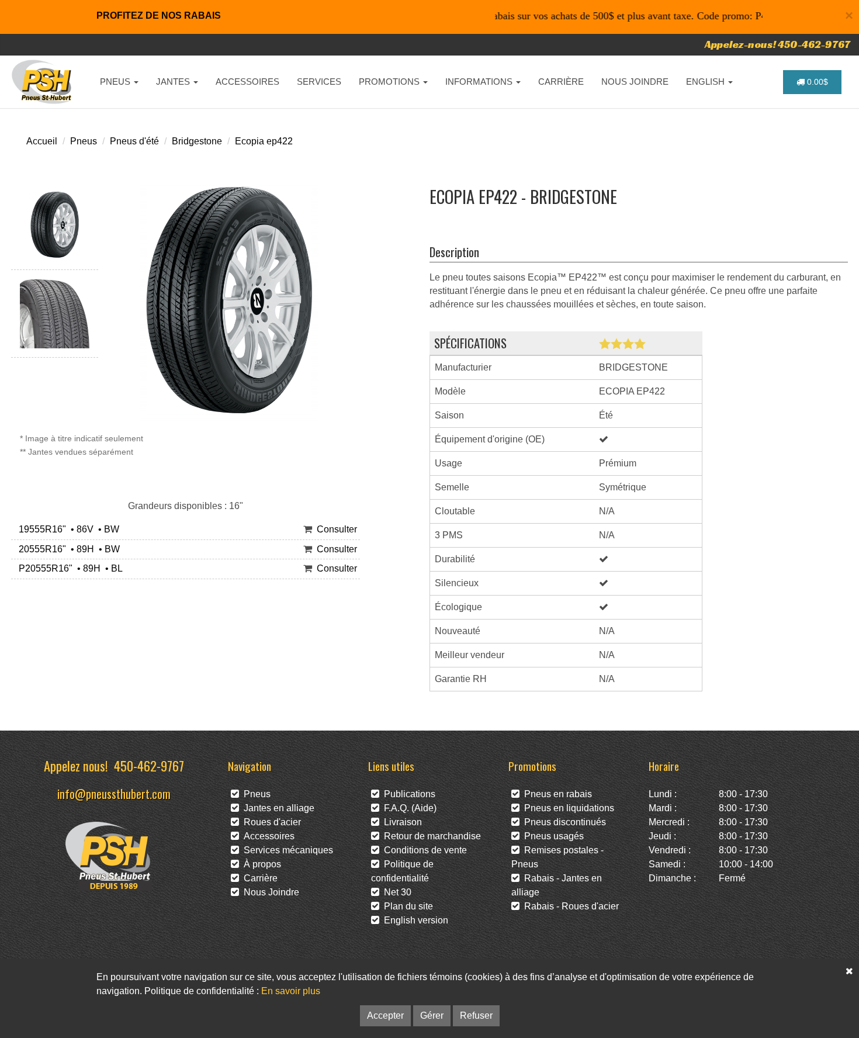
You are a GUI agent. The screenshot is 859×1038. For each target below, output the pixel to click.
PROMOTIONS (390, 81)
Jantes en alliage (276, 808)
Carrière (258, 878)
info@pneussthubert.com (114, 793)
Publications (407, 794)
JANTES (174, 81)
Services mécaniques (286, 850)
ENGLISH (706, 81)
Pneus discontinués (562, 822)
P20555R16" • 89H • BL (68, 568)
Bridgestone (197, 141)
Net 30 (395, 892)
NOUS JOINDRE (635, 81)
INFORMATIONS (480, 81)
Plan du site (406, 906)
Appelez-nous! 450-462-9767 (777, 44)
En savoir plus (290, 991)
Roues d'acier (270, 822)
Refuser (476, 1015)
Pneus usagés (551, 836)
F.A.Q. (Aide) (408, 808)
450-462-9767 (149, 765)
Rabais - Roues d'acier (569, 906)
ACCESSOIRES (247, 81)
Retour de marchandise (430, 836)
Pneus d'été (134, 141)
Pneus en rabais (555, 794)
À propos (260, 864)
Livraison (400, 822)
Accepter (385, 1015)
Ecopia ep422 (264, 141)
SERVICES (319, 81)
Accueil (41, 141)
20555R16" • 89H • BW (67, 549)
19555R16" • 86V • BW (66, 529)
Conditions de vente (423, 850)
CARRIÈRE (561, 81)
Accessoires (267, 836)
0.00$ (816, 81)
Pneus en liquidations (566, 808)
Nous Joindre (269, 892)
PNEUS (116, 81)
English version (413, 920)
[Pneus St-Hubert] (43, 82)
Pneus (83, 141)
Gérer (432, 1015)
